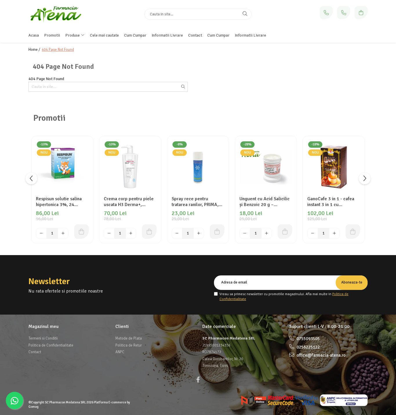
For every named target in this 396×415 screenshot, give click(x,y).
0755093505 (308, 338)
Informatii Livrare (250, 35)
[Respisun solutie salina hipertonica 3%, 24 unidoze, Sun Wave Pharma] (62, 166)
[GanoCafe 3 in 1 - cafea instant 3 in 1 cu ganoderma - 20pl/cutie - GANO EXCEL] (333, 166)
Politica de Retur (128, 345)
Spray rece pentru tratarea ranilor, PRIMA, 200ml (195, 201)
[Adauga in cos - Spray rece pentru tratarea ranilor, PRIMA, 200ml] (217, 231)
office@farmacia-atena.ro (321, 355)
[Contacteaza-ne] (326, 12)
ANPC (119, 352)
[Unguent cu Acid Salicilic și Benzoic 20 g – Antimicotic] (265, 166)
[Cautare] (245, 14)
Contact (34, 352)
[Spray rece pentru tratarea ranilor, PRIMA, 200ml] (198, 166)
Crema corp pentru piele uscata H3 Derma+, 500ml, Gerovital (129, 201)
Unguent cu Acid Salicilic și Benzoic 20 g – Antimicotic (264, 201)
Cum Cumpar (218, 35)
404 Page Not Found (58, 49)
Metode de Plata (128, 338)
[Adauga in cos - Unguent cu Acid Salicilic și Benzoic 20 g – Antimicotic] (285, 231)
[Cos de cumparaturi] (361, 12)
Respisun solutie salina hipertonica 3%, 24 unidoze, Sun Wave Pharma (59, 201)
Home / (34, 49)
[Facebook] (198, 379)
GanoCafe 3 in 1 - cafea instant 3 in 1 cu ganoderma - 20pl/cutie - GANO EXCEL (332, 201)
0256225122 (308, 347)
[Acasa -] (64, 14)
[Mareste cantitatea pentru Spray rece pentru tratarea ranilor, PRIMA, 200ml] (198, 233)
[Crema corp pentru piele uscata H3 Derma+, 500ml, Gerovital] (130, 166)
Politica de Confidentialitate (50, 345)
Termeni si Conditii (43, 338)
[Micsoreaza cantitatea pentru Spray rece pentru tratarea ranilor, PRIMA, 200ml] (177, 233)
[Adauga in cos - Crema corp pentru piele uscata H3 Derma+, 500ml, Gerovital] (149, 231)
